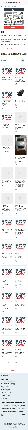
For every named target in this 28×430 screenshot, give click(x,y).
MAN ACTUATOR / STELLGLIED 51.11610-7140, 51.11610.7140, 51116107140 (6, 305)
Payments (20, 423)
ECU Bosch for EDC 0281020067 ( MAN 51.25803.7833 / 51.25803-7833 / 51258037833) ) (20, 158)
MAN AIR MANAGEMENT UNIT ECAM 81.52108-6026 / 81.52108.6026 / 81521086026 (20, 208)
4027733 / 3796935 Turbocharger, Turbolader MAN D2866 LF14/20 (6, 104)
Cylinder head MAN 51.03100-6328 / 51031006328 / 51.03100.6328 (6, 149)
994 (16, 363)
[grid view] (22, 60)
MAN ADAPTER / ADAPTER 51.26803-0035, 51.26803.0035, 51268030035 (7, 329)
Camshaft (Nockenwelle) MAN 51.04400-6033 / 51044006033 (20, 126)
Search (10, 423)
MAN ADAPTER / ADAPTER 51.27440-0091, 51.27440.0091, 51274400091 (20, 329)
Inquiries (6, 423)
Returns (23, 424)
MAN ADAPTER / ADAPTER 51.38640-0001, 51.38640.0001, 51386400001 (7, 351)
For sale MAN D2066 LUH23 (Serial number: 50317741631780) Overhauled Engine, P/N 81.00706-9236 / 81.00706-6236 (20, 183)
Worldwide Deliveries (7, 424)
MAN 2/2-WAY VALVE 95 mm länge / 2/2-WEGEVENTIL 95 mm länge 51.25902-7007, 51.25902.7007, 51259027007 (7, 257)
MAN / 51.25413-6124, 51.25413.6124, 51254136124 (7, 231)
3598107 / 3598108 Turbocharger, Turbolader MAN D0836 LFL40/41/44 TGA (20, 80)
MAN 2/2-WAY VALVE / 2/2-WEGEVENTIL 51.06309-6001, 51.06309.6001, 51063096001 (20, 232)
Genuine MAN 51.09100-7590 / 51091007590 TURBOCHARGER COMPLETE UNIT (6, 208)
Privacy (18, 424)
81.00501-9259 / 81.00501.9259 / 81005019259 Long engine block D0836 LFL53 (20, 101)
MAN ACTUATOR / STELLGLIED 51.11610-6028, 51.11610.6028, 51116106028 (19, 281)
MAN (3, 80)
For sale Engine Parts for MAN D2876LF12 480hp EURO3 (6, 181)
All (5, 6)
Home (2, 6)
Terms (14, 424)
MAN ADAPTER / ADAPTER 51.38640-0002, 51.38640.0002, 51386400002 (20, 351)
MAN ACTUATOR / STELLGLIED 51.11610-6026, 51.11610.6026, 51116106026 (6, 281)
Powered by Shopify (14, 427)
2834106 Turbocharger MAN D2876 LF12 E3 (7, 78)
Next (20, 363)
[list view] (25, 60)
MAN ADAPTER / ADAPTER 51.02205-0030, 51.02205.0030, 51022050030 (20, 305)
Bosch (16, 162)
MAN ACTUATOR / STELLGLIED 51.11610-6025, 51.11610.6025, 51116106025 (19, 256)
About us (15, 423)
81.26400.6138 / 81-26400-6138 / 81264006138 (6, 126)
